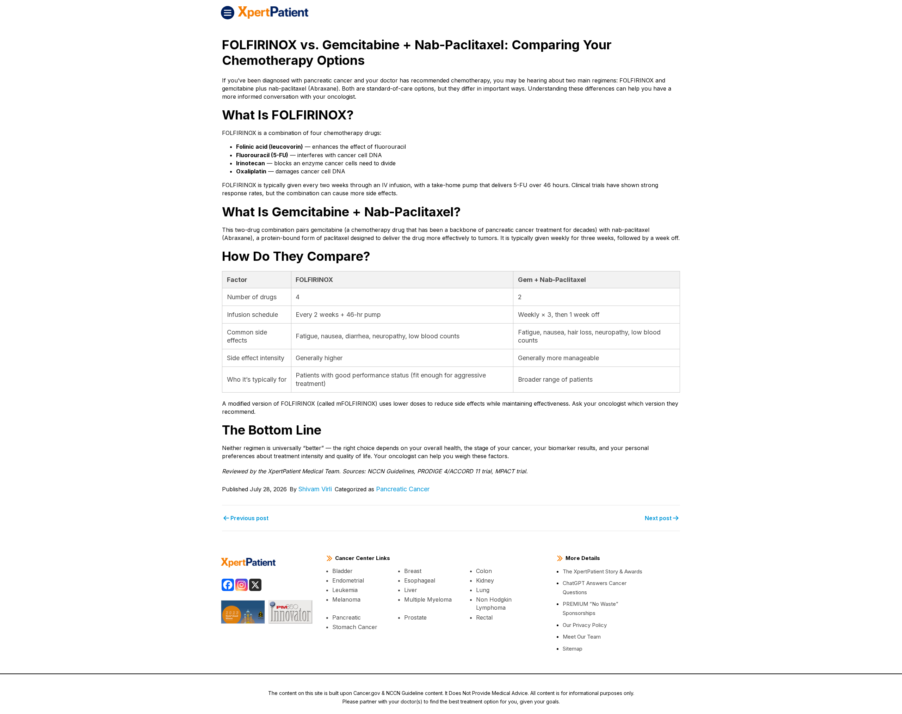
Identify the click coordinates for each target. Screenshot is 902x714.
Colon (484, 570)
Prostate (415, 617)
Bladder (342, 570)
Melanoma (346, 599)
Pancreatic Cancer (403, 489)
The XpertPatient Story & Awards (602, 571)
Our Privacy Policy (585, 625)
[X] (255, 585)
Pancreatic (346, 617)
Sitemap (572, 648)
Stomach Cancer (354, 626)
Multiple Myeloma (428, 599)
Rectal (484, 617)
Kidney (485, 580)
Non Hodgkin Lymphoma (494, 603)
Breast (412, 570)
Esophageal (419, 580)
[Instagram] (241, 585)
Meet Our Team (582, 636)
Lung (482, 589)
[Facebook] (228, 585)
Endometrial (348, 580)
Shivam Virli (315, 489)
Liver (410, 589)
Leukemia (345, 589)
